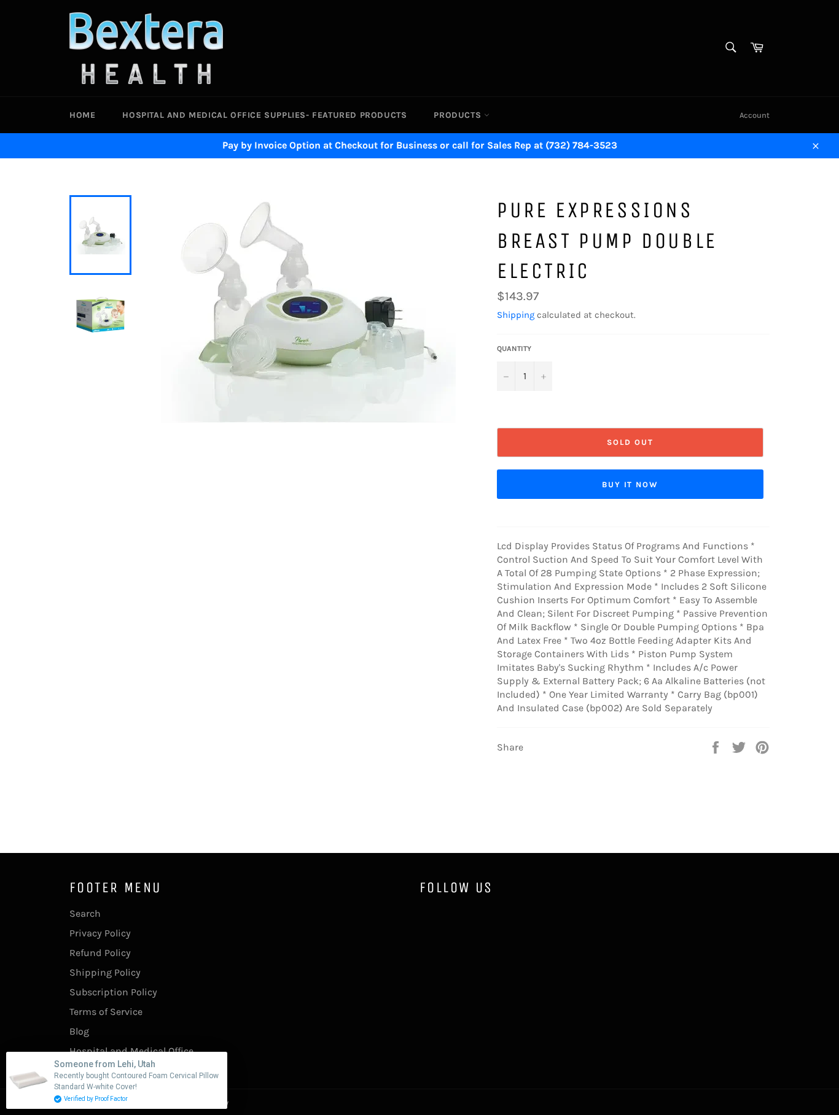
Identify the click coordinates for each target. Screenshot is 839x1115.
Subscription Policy (113, 992)
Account (754, 115)
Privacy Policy (100, 933)
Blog (79, 1031)
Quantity (514, 348)
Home (82, 115)
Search (85, 913)
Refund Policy (100, 953)
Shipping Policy (105, 972)
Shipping (515, 314)
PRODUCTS (458, 115)
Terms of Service (105, 1011)
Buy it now (630, 484)
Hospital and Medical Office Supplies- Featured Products (264, 115)
